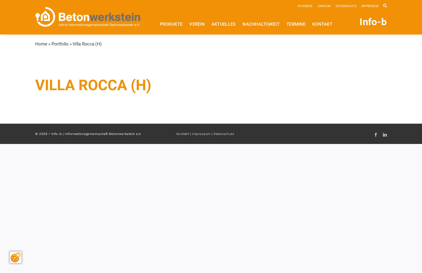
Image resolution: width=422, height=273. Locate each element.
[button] (385, 5)
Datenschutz (223, 134)
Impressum (201, 134)
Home (41, 43)
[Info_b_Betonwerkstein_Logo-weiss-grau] (88, 8)
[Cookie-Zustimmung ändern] (15, 257)
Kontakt (182, 134)
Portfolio (60, 43)
